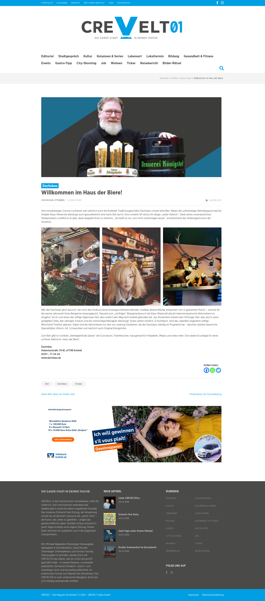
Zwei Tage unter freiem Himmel (135, 531)
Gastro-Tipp (63, 63)
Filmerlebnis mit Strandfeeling (205, 394)
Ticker (131, 63)
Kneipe (78, 384)
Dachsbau (62, 384)
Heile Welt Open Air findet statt (58, 394)
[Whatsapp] (212, 370)
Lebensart (135, 56)
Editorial (47, 56)
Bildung (173, 56)
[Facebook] (217, 3)
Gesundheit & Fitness (198, 56)
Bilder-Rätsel (172, 63)
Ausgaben (62, 3)
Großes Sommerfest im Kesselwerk (137, 547)
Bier (47, 384)
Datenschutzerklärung (213, 595)
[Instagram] (222, 3)
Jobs (111, 3)
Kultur (87, 56)
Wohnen (116, 63)
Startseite (47, 3)
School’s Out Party (128, 514)
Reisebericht (149, 63)
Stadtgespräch (68, 56)
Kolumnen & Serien (110, 56)
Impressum (193, 595)
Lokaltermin (155, 56)
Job (103, 63)
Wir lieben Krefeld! (94, 3)
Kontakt (75, 3)
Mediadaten (123, 3)
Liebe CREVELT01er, (129, 498)
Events (46, 63)
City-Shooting (86, 63)
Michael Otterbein (55, 200)
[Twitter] (218, 370)
